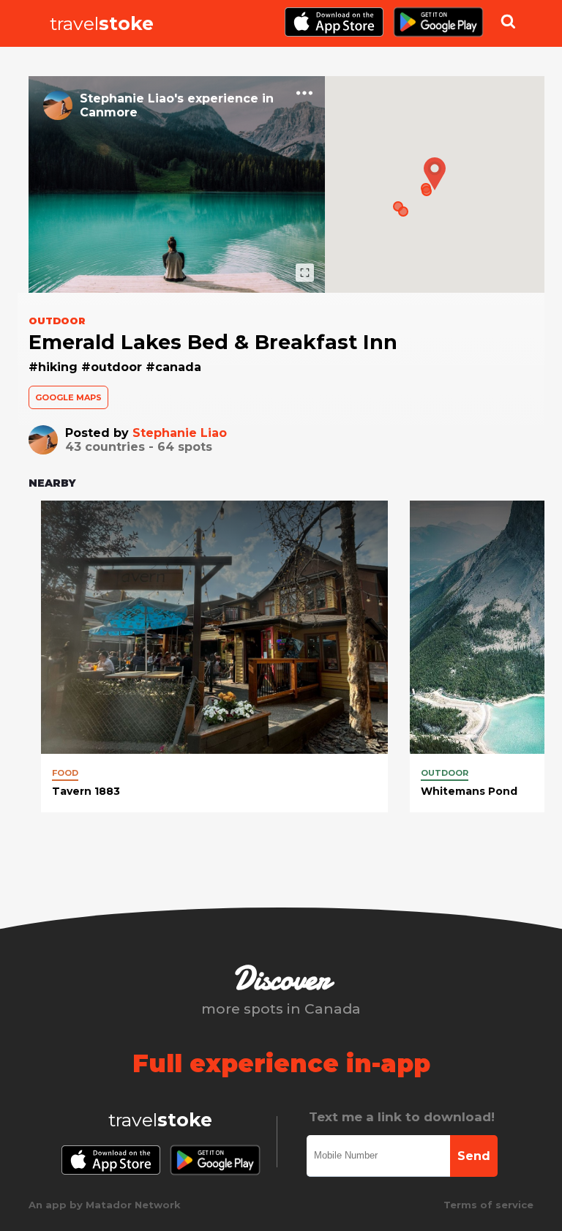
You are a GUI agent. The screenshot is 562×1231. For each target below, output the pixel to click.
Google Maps (68, 397)
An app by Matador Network (105, 1205)
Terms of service (488, 1205)
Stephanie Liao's (132, 98)
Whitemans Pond (469, 791)
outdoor (444, 773)
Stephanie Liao (179, 433)
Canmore (109, 112)
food (65, 773)
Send (473, 1156)
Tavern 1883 (86, 791)
